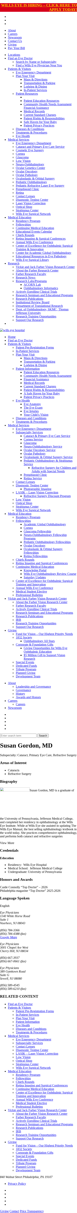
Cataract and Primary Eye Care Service (40, 146)
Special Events (25, 662)
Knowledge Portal (35, 570)
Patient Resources (27, 93)
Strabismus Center (27, 210)
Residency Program (28, 221)
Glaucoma (22, 157)
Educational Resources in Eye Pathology (41, 256)
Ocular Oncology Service (39, 450)
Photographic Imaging (37, 489)
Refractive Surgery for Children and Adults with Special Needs (54, 469)
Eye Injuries (31, 411)
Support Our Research (30, 320)
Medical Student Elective (31, 591)
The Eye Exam (33, 407)
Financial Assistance (36, 107)
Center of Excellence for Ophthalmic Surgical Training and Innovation (44, 582)
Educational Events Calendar (34, 231)
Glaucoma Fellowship (37, 531)
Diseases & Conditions (30, 129)
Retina (20, 192)
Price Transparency (32, 1211)
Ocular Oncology (27, 171)
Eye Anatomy (32, 404)
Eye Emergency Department (33, 72)
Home (12, 337)
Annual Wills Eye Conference (34, 242)
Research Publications (29, 298)
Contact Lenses (25, 196)
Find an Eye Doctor (20, 58)
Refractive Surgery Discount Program (47, 496)
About (12, 30)
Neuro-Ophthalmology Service (43, 446)
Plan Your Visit (25, 76)
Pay (16, 48)
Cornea (20, 153)
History (20, 693)
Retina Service (33, 478)
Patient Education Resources (41, 100)
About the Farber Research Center (37, 270)
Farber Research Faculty (31, 274)
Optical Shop (24, 206)
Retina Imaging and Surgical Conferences (42, 563)
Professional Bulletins (29, 595)
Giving (12, 44)
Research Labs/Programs (31, 281)
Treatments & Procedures (31, 132)
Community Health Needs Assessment (47, 104)
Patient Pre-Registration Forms (35, 347)
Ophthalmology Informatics (41, 288)
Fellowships (23, 224)
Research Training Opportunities (36, 316)
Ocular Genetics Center (30, 168)
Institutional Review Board (32, 302)
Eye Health (23, 136)
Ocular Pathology (27, 175)
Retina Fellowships (36, 556)
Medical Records (34, 111)
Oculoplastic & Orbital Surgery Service (48, 457)
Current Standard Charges (40, 115)
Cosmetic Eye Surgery (30, 150)
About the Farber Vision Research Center (41, 602)
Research (13, 263)
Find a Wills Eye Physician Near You (39, 65)
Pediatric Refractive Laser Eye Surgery (40, 185)
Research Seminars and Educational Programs (44, 295)
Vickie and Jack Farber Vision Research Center (45, 267)
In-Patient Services (35, 90)
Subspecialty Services (29, 432)
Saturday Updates (35, 577)
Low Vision (23, 160)
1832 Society (24, 637)
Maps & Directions (35, 79)
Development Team (28, 676)
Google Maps (8, 937)
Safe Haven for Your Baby (40, 122)
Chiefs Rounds (25, 235)
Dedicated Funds (26, 665)
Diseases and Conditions (31, 418)
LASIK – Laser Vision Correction (37, 492)
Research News (25, 277)
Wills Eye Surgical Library (32, 260)
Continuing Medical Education (35, 228)
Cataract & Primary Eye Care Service (47, 436)
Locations (14, 54)
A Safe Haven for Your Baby (42, 393)
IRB (18, 619)
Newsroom (15, 37)
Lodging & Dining (35, 86)
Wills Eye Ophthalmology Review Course (50, 573)
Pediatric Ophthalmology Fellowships (47, 542)
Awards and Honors (28, 697)
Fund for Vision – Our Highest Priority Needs (44, 634)
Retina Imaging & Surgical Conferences (41, 238)
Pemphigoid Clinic (27, 189)
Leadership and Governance (33, 686)
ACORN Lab (32, 284)
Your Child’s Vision (36, 414)
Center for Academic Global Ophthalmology (43, 252)
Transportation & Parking (39, 83)
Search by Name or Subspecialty (36, 61)
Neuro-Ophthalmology (30, 164)
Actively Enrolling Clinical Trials (36, 291)
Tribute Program (26, 669)
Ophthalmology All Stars (39, 641)
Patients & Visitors (19, 69)
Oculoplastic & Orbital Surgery (35, 178)
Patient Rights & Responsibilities (44, 118)
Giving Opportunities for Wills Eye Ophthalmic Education (45, 649)
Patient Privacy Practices (39, 125)
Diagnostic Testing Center (32, 199)
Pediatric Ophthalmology (31, 182)
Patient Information (28, 368)
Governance (23, 690)
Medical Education (19, 217)
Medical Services (18, 139)
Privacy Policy (17, 1183)
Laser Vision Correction (31, 203)
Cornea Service (33, 439)
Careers (12, 34)
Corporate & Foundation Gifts (34, 644)
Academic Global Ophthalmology (45, 524)
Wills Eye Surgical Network (33, 214)
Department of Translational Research (39, 305)
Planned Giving (25, 672)
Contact (14, 1211)
